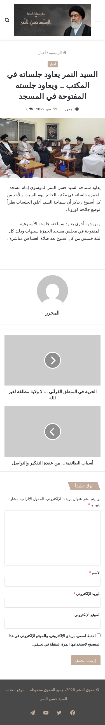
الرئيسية (56, 52)
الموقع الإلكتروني (87, 614)
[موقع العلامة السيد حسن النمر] (52, 20)
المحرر (69, 109)
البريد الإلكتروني (87, 593)
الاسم (95, 572)
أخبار (42, 52)
